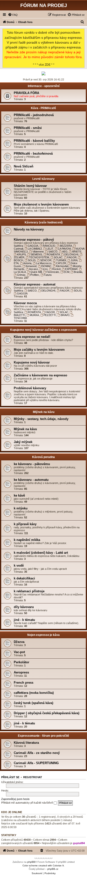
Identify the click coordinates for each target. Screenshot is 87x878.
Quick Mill (36, 271)
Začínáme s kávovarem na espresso (40, 375)
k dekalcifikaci (24, 578)
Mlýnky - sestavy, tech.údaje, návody (41, 419)
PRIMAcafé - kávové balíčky (34, 140)
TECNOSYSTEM (39, 257)
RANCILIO (49, 245)
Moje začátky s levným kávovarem (39, 349)
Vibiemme (38, 251)
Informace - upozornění (43, 86)
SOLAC (58, 257)
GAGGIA (33, 245)
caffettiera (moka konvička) (34, 693)
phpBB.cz (52, 869)
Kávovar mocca (25, 303)
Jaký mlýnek (23, 442)
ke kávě (19, 495)
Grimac (21, 274)
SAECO (53, 251)
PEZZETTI (50, 315)
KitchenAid (62, 266)
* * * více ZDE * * (43, 48)
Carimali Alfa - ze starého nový (37, 753)
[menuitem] (13, 15)
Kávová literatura (26, 742)
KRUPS (21, 254)
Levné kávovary (43, 179)
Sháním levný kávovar (30, 186)
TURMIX (61, 260)
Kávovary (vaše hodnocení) (44, 222)
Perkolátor (21, 662)
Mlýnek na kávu (43, 412)
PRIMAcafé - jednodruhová (34, 115)
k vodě (19, 565)
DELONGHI (71, 254)
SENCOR (45, 260)
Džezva (19, 642)
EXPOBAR (71, 269)
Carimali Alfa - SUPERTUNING (36, 763)
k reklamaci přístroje (29, 591)
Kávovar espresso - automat (34, 284)
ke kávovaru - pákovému (32, 464)
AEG (65, 251)
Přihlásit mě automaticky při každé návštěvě (27, 802)
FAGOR (72, 257)
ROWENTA (53, 254)
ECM (66, 271)
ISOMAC (46, 266)
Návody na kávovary (29, 229)
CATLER (61, 263)
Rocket (56, 269)
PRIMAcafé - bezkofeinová (33, 153)
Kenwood (31, 266)
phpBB (31, 862)
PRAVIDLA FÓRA (26, 93)
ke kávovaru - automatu (31, 480)
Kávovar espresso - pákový (34, 239)
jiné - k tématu (24, 620)
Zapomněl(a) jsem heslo (15, 799)
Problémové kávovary (30, 388)
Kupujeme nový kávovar (32, 362)
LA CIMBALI (35, 248)
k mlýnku (21, 508)
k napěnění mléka (27, 540)
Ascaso (33, 269)
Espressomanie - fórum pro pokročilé (43, 735)
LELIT (49, 248)
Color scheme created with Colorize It (43, 865)
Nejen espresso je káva (43, 635)
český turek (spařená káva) (33, 703)
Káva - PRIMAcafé (43, 108)
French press (23, 682)
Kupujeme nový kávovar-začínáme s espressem (43, 330)
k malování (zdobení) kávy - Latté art (41, 552)
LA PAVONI (64, 248)
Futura (47, 274)
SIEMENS (36, 254)
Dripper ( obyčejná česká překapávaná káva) (46, 713)
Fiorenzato (52, 271)
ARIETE (76, 251)
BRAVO (65, 315)
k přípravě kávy (25, 524)
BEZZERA (66, 245)
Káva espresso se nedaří (32, 337)
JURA (74, 260)
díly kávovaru (24, 607)
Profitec (34, 274)
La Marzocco (43, 263)
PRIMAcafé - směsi (28, 128)
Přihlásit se (10, 777)
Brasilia (78, 271)
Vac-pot (19, 652)
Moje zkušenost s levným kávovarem (41, 204)
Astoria (27, 263)
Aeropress (21, 672)
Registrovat (32, 777)
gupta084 (79, 843)
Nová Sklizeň (23, 166)
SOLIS (32, 260)
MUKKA (34, 315)
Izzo (45, 269)
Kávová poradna (43, 457)
